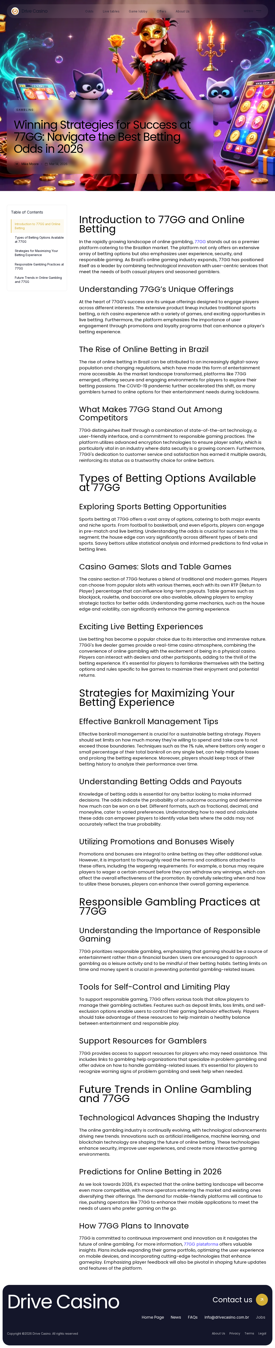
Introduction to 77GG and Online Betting (37, 226)
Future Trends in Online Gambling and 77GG (38, 280)
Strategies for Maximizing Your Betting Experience (36, 253)
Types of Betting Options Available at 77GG (39, 239)
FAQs (193, 1317)
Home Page (153, 1317)
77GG (200, 241)
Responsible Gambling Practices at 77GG (39, 266)
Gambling (25, 109)
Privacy (234, 1333)
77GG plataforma (201, 1244)
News (176, 1317)
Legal (262, 1333)
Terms (249, 1333)
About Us (218, 1333)
